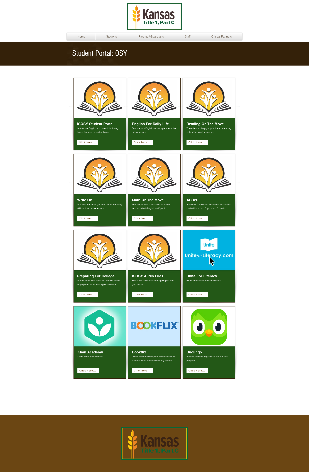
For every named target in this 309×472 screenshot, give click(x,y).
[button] (112, 36)
